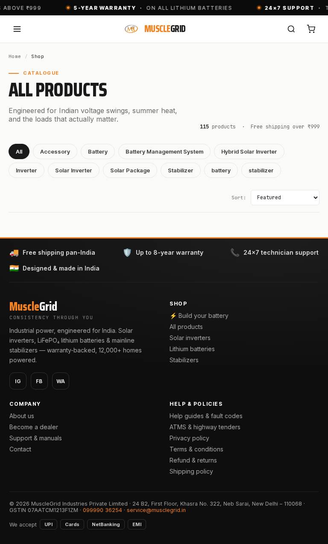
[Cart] (310, 29)
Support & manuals (35, 438)
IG (18, 381)
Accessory (55, 151)
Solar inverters (190, 337)
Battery (98, 151)
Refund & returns (193, 460)
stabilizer (261, 170)
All (19, 151)
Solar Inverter (73, 170)
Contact (20, 449)
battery (221, 170)
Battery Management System (164, 151)
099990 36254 (102, 510)
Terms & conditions (196, 449)
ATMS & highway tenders (205, 427)
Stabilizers (184, 360)
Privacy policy (189, 438)
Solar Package (130, 170)
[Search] (291, 29)
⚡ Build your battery (199, 315)
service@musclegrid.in (156, 510)
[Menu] (17, 29)
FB (39, 381)
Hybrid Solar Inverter (249, 151)
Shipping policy (191, 471)
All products (186, 326)
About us (21, 415)
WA (60, 381)
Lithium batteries (192, 348)
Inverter (26, 170)
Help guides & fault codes (206, 415)
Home (15, 56)
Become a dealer (33, 427)
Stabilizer (180, 170)
